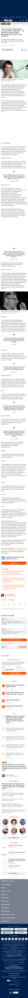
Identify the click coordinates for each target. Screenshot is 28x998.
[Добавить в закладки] (22, 49)
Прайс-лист (4, 894)
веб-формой (23, 956)
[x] (16, 939)
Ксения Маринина (10, 594)
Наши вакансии (5, 904)
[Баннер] (5, 24)
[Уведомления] (23, 20)
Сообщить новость (6, 884)
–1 (25, 626)
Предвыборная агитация (8, 914)
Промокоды (12, 17)
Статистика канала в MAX (8, 918)
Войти (6, 647)
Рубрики (3, 887)
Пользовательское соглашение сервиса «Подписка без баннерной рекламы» (14, 977)
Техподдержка (5, 907)
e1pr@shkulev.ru (21, 962)
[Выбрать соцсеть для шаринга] (25, 49)
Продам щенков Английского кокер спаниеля (15, 685)
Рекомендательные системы (14, 975)
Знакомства (19, 17)
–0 (25, 636)
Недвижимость (4, 17)
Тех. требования (5, 911)
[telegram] (2, 939)
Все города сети (5, 921)
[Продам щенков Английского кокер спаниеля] (4, 687)
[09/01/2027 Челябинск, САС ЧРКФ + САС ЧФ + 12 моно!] (4, 694)
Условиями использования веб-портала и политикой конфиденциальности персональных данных (14, 968)
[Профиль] (26, 20)
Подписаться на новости (7, 881)
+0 (21, 626)
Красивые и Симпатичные (14, 706)
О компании (4, 897)
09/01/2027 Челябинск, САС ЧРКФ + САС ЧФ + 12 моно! (15, 693)
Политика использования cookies (14, 973)
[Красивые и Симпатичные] (4, 707)
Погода (24, 17)
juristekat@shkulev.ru (17, 955)
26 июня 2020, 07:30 (5, 45)
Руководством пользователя (14, 966)
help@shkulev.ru (10, 956)
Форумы (14, 681)
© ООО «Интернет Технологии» (14, 989)
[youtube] (19, 939)
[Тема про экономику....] (4, 701)
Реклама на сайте (6, 891)
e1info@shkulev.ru (10, 955)
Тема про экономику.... (13, 700)
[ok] (9, 939)
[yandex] (23, 939)
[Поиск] (20, 20)
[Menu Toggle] (1, 20)
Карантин (4, 599)
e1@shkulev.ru (19, 953)
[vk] (6, 939)
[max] (12, 939)
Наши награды (5, 901)
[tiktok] (26, 939)
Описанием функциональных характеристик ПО (14, 967)
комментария (8, 49)
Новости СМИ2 (5, 655)
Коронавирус (11, 599)
